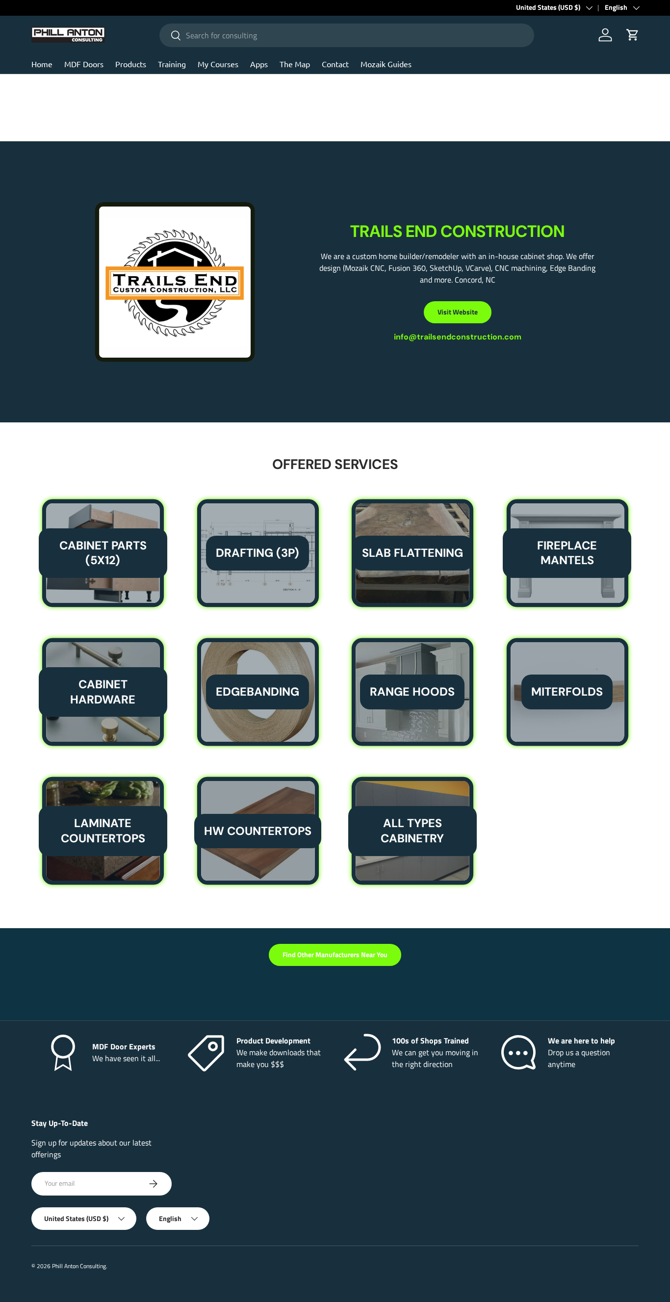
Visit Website (458, 312)
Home (41, 64)
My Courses (218, 64)
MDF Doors (83, 64)
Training (172, 64)
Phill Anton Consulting (79, 1266)
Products (130, 64)
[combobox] (346, 35)
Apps (259, 64)
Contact (335, 64)
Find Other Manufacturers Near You (335, 954)
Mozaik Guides (386, 64)
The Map (295, 64)
